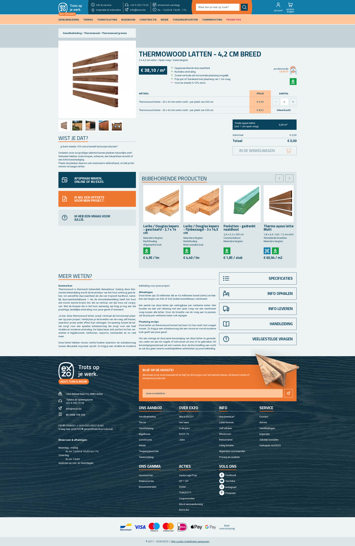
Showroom (225, 433)
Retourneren (226, 439)
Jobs (182, 439)
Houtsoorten (146, 475)
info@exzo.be (73, 408)
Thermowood (92, 33)
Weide (142, 445)
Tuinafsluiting (146, 428)
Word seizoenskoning (191, 504)
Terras (142, 422)
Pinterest (230, 493)
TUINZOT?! (185, 492)
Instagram (230, 487)
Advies (263, 422)
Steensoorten (146, 481)
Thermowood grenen (114, 33)
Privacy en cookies (229, 457)
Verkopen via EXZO (270, 445)
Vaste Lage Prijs (188, 475)
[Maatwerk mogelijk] (267, 250)
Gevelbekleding (72, 33)
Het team (184, 422)
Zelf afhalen (225, 428)
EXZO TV (184, 433)
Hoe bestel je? (227, 416)
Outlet (182, 486)
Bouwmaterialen (147, 486)
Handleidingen (267, 428)
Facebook (230, 475)
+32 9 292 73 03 (75, 402)
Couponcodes (187, 498)
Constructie (145, 439)
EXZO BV (184, 509)
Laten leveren (226, 422)
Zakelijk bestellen (268, 439)
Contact (263, 416)
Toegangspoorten (149, 451)
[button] (278, 7)
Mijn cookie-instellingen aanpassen (190, 541)
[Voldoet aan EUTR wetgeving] (293, 81)
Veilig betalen (226, 445)
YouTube (230, 481)
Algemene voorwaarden (232, 451)
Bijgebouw (144, 433)
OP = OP (184, 481)
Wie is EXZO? (186, 416)
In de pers (184, 428)
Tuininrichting (146, 457)
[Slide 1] (64, 125)
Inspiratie (264, 433)
